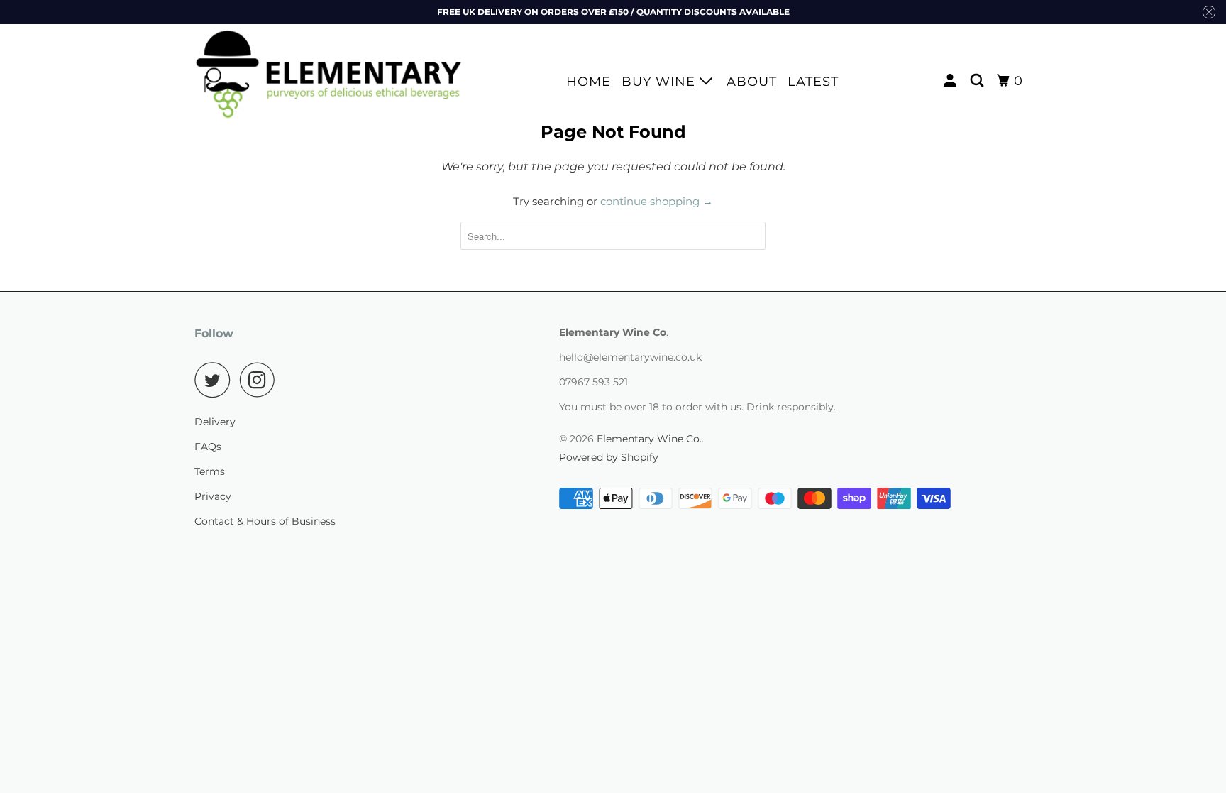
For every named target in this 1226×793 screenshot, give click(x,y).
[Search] (979, 81)
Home (588, 81)
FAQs (207, 446)
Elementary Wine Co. (649, 438)
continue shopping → (656, 201)
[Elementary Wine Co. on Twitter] (215, 380)
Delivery (215, 421)
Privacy (212, 496)
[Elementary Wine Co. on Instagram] (261, 380)
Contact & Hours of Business (265, 521)
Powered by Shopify (608, 457)
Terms (209, 471)
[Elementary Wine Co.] (329, 74)
